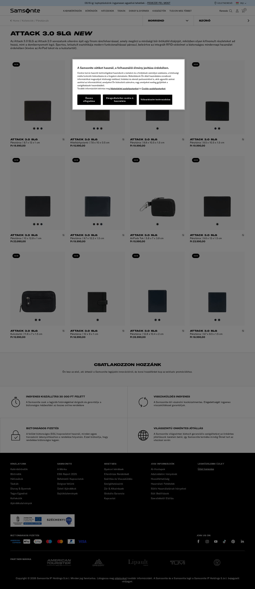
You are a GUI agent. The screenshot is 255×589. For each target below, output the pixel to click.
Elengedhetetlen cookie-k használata (119, 99)
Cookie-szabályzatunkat (153, 88)
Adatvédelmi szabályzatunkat (124, 88)
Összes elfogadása (89, 99)
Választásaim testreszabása (156, 99)
